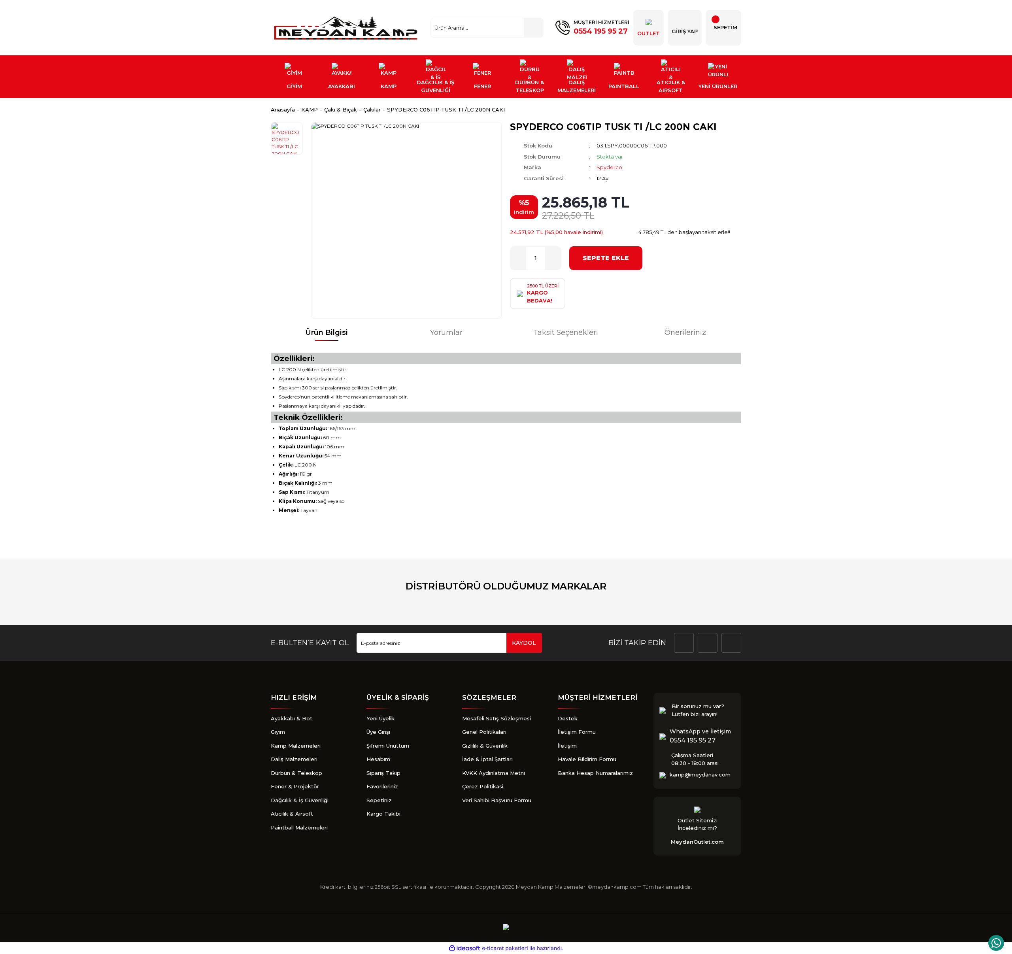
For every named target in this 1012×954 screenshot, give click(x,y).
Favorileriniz (382, 786)
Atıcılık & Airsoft (292, 813)
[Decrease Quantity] (518, 258)
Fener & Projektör (295, 786)
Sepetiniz (379, 800)
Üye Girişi (378, 732)
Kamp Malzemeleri (296, 745)
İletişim (567, 745)
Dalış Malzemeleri (294, 759)
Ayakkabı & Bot (291, 718)
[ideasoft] (464, 948)
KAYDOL (524, 642)
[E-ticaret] (505, 948)
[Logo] (347, 28)
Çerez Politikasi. (483, 786)
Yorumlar (446, 332)
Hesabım (378, 759)
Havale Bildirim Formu (587, 759)
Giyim (278, 732)
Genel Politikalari (484, 732)
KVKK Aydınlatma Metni (493, 773)
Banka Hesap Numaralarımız (595, 773)
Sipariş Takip (383, 773)
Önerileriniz (685, 332)
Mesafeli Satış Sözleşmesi (496, 718)
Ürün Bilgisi (326, 332)
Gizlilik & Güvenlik (485, 745)
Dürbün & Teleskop (296, 773)
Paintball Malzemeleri (299, 827)
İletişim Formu (577, 732)
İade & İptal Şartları (487, 759)
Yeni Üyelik (380, 718)
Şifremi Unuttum (387, 745)
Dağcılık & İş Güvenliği (300, 800)
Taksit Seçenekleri (565, 332)
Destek (568, 718)
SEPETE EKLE (606, 258)
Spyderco (609, 167)
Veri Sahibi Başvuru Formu (496, 800)
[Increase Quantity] (553, 258)
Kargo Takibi (383, 813)
